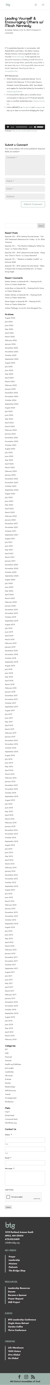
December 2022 (11, 479)
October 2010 (10, 1009)
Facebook (27, 107)
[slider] (40, 127)
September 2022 (11, 490)
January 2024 (10, 434)
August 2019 (10, 624)
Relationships (10, 1087)
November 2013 (11, 878)
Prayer (11, 1256)
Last (6, 1153)
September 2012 (11, 923)
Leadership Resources (19, 1288)
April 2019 (9, 635)
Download (33, 131)
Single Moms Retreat (18, 1323)
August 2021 (10, 538)
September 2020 (11, 576)
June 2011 (9, 979)
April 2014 (9, 860)
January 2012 (10, 953)
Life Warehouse (16, 1347)
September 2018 (11, 662)
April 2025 (9, 378)
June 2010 (9, 1024)
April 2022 (9, 508)
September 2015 (11, 796)
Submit (8, 1207)
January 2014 (10, 871)
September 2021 (11, 535)
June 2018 (9, 673)
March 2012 (9, 946)
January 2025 (10, 389)
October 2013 (10, 882)
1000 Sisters (14, 1351)
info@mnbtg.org (12, 1242)
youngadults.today (11, 71)
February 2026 (11, 340)
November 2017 (11, 699)
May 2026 (9, 329)
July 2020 (9, 583)
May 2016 (9, 766)
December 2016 (11, 740)
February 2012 (11, 950)
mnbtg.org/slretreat (14, 91)
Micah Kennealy (18, 56)
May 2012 (9, 938)
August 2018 (10, 665)
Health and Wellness (13, 1064)
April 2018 (9, 680)
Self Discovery (10, 1090)
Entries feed (9, 1115)
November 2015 (11, 789)
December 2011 (11, 957)
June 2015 (9, 807)
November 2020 (11, 568)
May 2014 (9, 856)
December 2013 (11, 875)
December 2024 (11, 392)
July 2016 (8, 759)
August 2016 (10, 755)
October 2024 (10, 400)
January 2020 (10, 606)
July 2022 (9, 497)
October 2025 (10, 355)
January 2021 (10, 561)
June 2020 (9, 587)
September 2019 (11, 621)
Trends (7, 1094)
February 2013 (10, 905)
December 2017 (11, 695)
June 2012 (9, 935)
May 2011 (9, 983)
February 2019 (11, 643)
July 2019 (8, 628)
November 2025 (11, 351)
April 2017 (9, 725)
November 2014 (11, 834)
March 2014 (9, 864)
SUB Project (14, 1302)
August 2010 (10, 1017)
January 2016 (10, 781)
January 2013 (10, 908)
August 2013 (10, 890)
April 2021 (9, 553)
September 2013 (11, 886)
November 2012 (11, 916)
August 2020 (10, 579)
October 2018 (10, 658)
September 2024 (11, 404)
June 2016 (9, 763)
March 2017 (9, 729)
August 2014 (10, 845)
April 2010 (9, 1032)
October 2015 (10, 793)
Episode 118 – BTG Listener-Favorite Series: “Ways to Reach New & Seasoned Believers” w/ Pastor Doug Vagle (24, 269)
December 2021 (11, 523)
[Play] (8, 127)
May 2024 (9, 419)
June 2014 (9, 852)
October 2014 (10, 837)
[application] (25, 127)
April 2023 (9, 464)
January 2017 (10, 736)
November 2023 (11, 441)
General (8, 1060)
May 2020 (9, 591)
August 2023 (10, 449)
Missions (12, 1263)
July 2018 (8, 669)
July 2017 (8, 714)
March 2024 (10, 426)
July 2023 (8, 452)
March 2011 (9, 991)
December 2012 (11, 912)
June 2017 (9, 718)
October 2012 (10, 920)
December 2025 (11, 348)
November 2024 (11, 396)
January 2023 (10, 475)
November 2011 (11, 961)
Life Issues (9, 1075)
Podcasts (12, 1267)
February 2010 (11, 1039)
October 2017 (10, 703)
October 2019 (10, 617)
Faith (7, 1053)
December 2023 (11, 437)
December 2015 (11, 785)
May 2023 (9, 460)
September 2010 (11, 1013)
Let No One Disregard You (31, 308)
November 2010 (11, 1006)
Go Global (13, 1358)
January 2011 (10, 998)
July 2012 (8, 931)
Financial (8, 1057)
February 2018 (10, 688)
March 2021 (9, 557)
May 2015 (9, 811)
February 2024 (11, 430)
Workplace (9, 1101)
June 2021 (9, 546)
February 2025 (11, 385)
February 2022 (11, 516)
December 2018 (11, 650)
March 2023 (10, 467)
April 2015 (9, 815)
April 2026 (9, 333)
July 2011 (8, 976)
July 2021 (8, 542)
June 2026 (9, 325)
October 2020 (10, 572)
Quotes (8, 1083)
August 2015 (10, 800)
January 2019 (10, 647)
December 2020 (11, 564)
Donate (11, 1291)
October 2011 (10, 964)
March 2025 (10, 381)
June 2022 (9, 501)
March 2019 (9, 639)
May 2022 (9, 505)
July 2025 (8, 366)
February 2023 (11, 471)
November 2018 (11, 654)
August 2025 (10, 363)
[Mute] (35, 127)
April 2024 (9, 422)
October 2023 (10, 445)
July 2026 (9, 321)
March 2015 (9, 819)
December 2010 (11, 1002)
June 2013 (9, 897)
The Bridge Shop (16, 1270)
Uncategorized (10, 1098)
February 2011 (10, 994)
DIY (6, 1049)
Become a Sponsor (17, 1295)
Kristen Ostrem (13, 30)
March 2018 (9, 684)
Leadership (9, 1072)
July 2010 (8, 1021)
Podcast (35, 30)
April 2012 (9, 942)
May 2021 (9, 550)
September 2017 (11, 706)
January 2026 (10, 344)
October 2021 (10, 531)
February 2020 (11, 602)
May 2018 (9, 677)
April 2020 (9, 594)
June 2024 (9, 415)
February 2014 (11, 867)
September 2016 (11, 751)
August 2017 (10, 710)
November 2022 (11, 482)
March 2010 (9, 1035)
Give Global (14, 1354)
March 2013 (9, 901)
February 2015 (10, 822)
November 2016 (11, 744)
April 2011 (9, 987)
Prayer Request (15, 1298)
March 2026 (10, 336)
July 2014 (8, 849)
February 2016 (11, 778)
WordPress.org (11, 1123)
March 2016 (9, 774)
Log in (7, 1111)
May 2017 (9, 722)
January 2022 (10, 520)
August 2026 (10, 318)
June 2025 (9, 370)
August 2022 (10, 493)
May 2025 (9, 374)
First (6, 1144)
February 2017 (10, 733)
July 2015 (8, 804)
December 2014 (11, 830)
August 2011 (10, 972)
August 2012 (10, 927)
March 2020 (10, 598)
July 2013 (8, 893)
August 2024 (10, 408)
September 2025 (11, 359)
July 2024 (9, 411)
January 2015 (10, 826)
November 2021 (11, 527)
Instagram (38, 107)
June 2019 (9, 632)
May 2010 (9, 1028)
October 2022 (10, 486)
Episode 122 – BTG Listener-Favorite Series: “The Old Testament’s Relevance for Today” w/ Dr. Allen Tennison (25, 239)
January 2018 (10, 692)
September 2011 (11, 968)
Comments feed (11, 1119)
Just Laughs (9, 1068)
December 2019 (11, 609)
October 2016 (10, 748)
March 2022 (10, 512)
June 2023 (9, 456)
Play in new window (19, 131)
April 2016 (9, 770)
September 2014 (11, 841)
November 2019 (11, 613)
